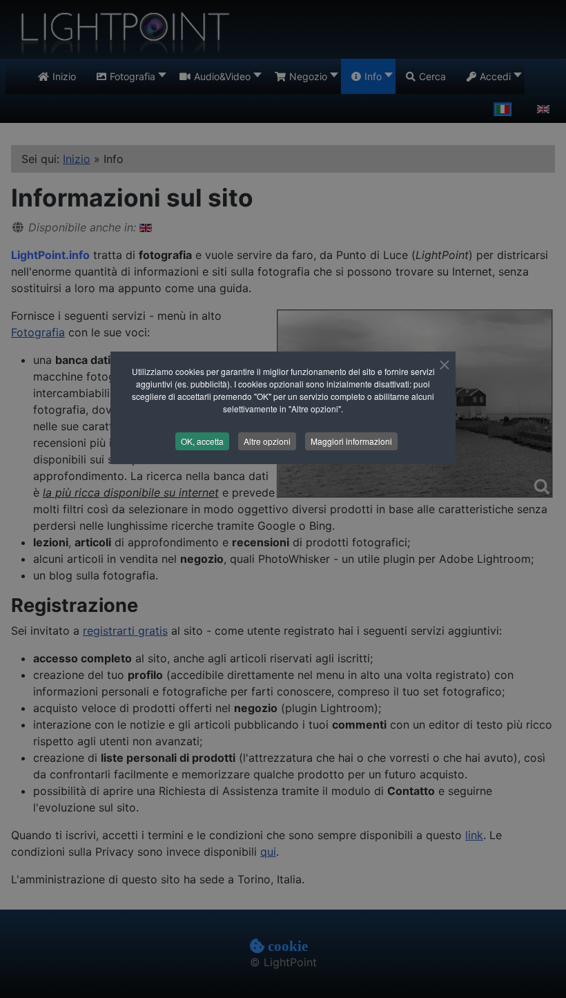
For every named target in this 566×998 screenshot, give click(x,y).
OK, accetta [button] (202, 441)
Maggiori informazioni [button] (351, 441)
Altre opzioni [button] (267, 441)
